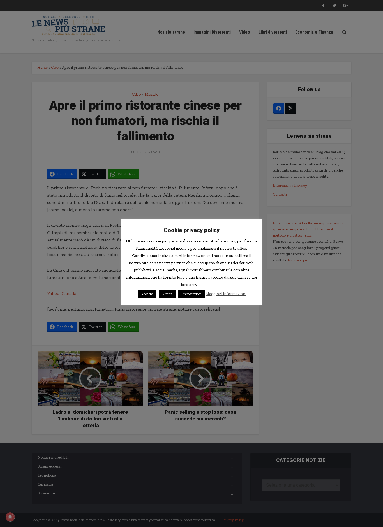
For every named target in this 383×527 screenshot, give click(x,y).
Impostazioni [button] (191, 294)
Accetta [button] (147, 294)
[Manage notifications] (10, 516)
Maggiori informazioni (226, 293)
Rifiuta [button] (167, 294)
